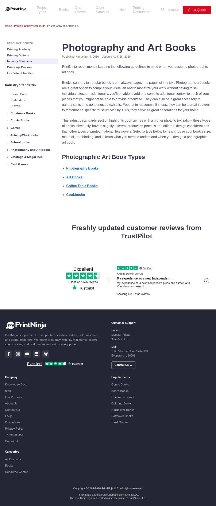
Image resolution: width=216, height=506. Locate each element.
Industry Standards (19, 61)
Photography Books (82, 168)
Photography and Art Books (29, 149)
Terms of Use (14, 435)
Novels (15, 105)
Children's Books (21, 113)
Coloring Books (121, 403)
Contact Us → (123, 364)
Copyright (11, 441)
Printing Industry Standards (29, 25)
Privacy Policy (14, 428)
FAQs (8, 416)
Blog (8, 390)
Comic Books (18, 120)
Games (13, 127)
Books (64, 10)
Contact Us (12, 409)
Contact (173, 9)
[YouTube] (27, 354)
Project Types (42, 10)
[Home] (16, 10)
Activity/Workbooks (23, 135)
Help (123, 10)
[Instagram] (18, 354)
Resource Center (16, 471)
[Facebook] (8, 354)
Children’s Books (122, 397)
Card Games (80, 10)
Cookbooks (75, 195)
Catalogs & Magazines (25, 157)
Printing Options (18, 55)
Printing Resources (141, 10)
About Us (11, 403)
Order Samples (102, 10)
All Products (13, 459)
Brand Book (19, 94)
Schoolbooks (18, 142)
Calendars (18, 100)
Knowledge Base (16, 384)
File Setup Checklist (20, 73)
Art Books (74, 177)
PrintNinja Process (19, 67)
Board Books (119, 390)
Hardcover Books (122, 409)
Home (8, 25)
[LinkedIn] (36, 354)
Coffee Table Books (82, 186)
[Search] (162, 10)
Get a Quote (197, 10)
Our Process (13, 397)
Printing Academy (19, 49)
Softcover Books (122, 416)
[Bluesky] (45, 354)
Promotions (12, 422)
